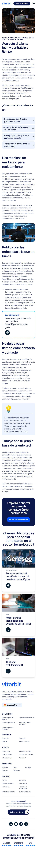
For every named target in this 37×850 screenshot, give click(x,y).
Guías (15, 767)
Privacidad (5, 787)
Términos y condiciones (23, 787)
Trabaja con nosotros (26, 754)
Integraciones (6, 758)
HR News (17, 770)
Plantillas (28, 767)
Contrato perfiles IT (8, 722)
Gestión (4, 741)
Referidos (22, 780)
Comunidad (6, 751)
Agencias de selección (26, 717)
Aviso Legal (23, 783)
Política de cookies (8, 792)
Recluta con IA (24, 741)
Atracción (5, 738)
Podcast (5, 770)
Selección (22, 738)
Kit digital (22, 758)
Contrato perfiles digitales (25, 723)
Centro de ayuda (7, 783)
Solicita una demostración (18, 520)
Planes (4, 780)
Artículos (5, 767)
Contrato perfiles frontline (7, 728)
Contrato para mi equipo (7, 718)
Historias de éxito (25, 751)
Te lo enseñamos (22, 3)
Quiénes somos (7, 754)
